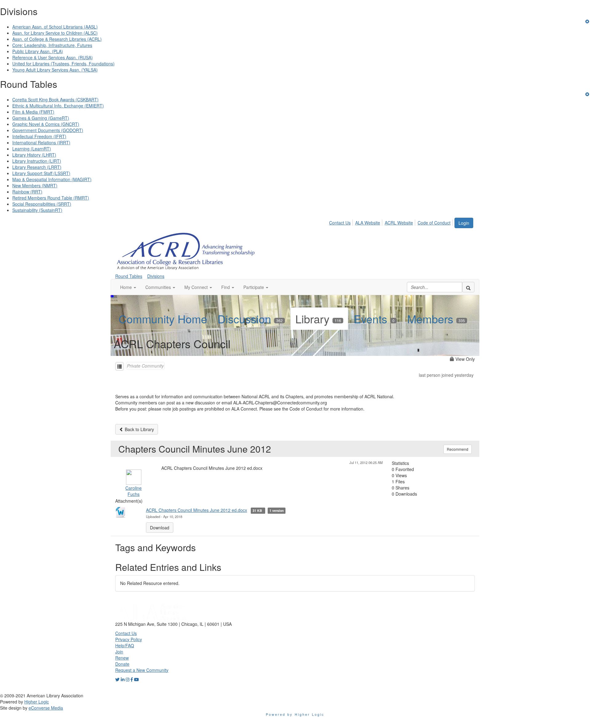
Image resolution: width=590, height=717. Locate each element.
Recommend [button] (457, 449)
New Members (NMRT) (34, 185)
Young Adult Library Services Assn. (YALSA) (55, 70)
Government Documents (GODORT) (47, 130)
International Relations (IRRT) (41, 142)
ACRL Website (399, 223)
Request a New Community (141, 670)
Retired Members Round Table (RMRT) (50, 198)
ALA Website (367, 223)
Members (436, 318)
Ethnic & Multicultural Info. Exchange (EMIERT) (58, 106)
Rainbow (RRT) (27, 192)
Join (119, 652)
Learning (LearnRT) (31, 149)
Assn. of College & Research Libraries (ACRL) (57, 39)
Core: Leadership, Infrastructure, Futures (52, 45)
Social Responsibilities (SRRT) (41, 204)
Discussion (250, 318)
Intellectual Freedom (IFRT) (39, 136)
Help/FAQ (124, 645)
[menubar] (391, 222)
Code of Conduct (434, 223)
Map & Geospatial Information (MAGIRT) (52, 179)
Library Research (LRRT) (36, 167)
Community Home (163, 318)
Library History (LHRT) (34, 155)
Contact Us (340, 223)
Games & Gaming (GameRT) (40, 118)
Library (318, 318)
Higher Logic (36, 702)
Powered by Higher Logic (295, 714)
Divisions (155, 276)
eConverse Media (46, 708)
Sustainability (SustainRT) (37, 210)
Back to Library (139, 429)
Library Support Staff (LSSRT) (41, 173)
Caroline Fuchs (133, 491)
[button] (128, 287)
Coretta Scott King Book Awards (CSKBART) (55, 99)
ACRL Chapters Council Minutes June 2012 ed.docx (196, 510)
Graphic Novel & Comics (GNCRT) (45, 124)
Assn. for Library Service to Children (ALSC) (55, 33)
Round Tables (128, 276)
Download (159, 527)
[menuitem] (341, 222)
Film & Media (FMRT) (33, 112)
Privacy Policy (128, 639)
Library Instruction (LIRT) (36, 161)
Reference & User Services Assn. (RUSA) (52, 57)
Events (374, 318)
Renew (122, 658)
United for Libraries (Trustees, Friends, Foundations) (63, 63)
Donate (122, 664)
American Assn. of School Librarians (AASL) (55, 27)
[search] (468, 287)
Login (463, 223)
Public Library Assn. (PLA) (37, 51)
